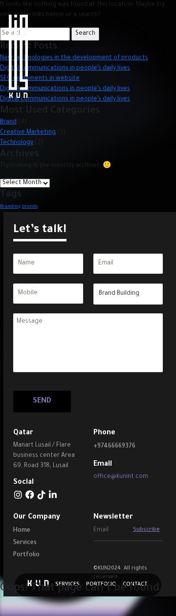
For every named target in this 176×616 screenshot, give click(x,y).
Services (25, 543)
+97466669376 (114, 446)
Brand (8, 122)
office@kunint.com (120, 477)
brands (30, 207)
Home (21, 530)
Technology (16, 143)
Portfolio (26, 555)
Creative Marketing (28, 132)
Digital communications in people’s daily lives (65, 99)
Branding (10, 207)
